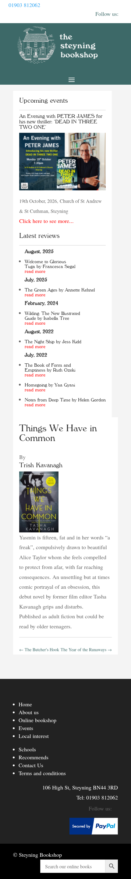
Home (25, 704)
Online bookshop (37, 720)
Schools (27, 749)
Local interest (34, 736)
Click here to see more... (46, 220)
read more (35, 271)
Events (26, 728)
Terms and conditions (42, 773)
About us (29, 712)
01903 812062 (24, 5)
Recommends (33, 757)
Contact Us (31, 765)
